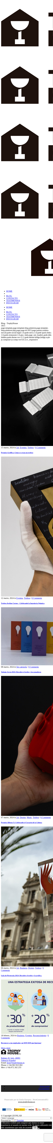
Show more (5, 1048)
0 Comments (40, 447)
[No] (39, 1128)
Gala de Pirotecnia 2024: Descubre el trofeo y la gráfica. (21, 976)
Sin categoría (21, 667)
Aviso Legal (44, 1086)
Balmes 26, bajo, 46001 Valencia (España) (10, 1059)
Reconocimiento (39, 1035)
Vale (35, 1128)
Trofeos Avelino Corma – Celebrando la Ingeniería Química (23, 603)
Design (23, 817)
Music (29, 817)
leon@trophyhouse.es (15, 1063)
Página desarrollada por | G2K (26, 1096)
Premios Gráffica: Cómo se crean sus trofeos (17, 453)
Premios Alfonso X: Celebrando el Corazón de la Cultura (21, 822)
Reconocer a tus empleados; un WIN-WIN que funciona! (21, 1043)
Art (17, 447)
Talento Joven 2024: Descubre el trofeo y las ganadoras (21, 672)
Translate (20, 1120)
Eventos (23, 447)
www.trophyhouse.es (26, 1102)
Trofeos (31, 447)
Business (23, 968)
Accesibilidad (43, 1089)
